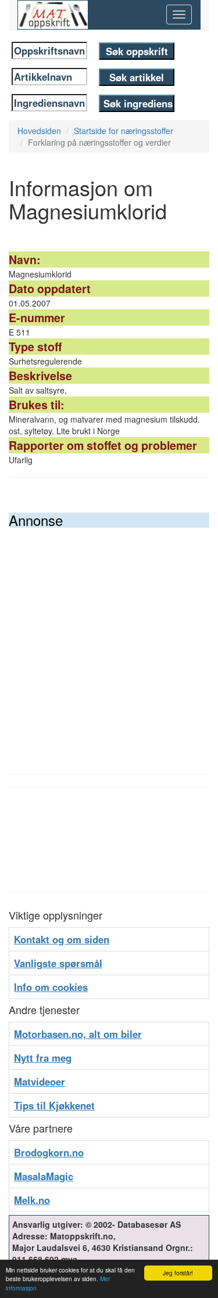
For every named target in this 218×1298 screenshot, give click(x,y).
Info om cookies (51, 987)
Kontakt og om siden (61, 939)
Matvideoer (39, 1081)
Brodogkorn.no (49, 1152)
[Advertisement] (109, 642)
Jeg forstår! (178, 1272)
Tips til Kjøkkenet (54, 1105)
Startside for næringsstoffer (123, 130)
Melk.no (32, 1200)
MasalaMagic (43, 1176)
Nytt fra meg (43, 1058)
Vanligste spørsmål (58, 963)
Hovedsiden (39, 130)
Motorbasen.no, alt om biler (78, 1034)
